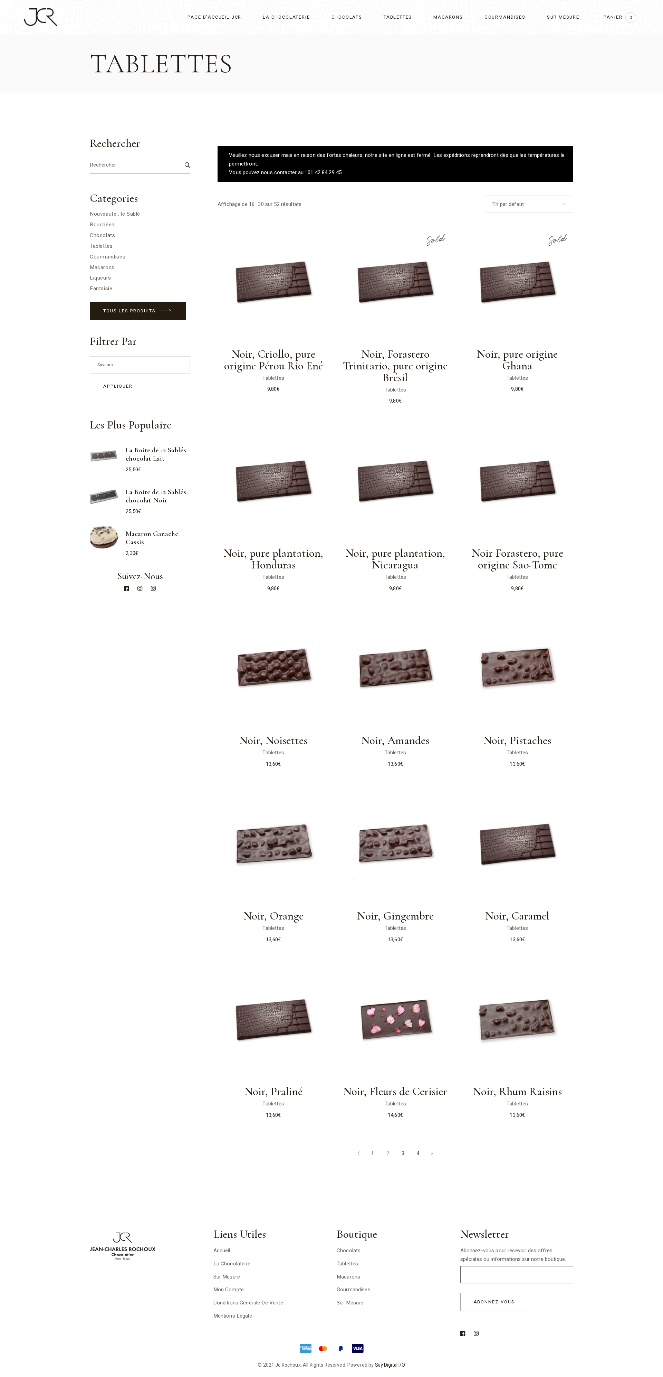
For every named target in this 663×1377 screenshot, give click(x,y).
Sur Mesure (226, 1277)
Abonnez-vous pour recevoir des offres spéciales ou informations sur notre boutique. (513, 1255)
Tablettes (273, 378)
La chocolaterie (231, 1263)
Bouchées (102, 224)
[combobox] (529, 204)
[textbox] (139, 365)
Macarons (102, 267)
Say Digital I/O (390, 1365)
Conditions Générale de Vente (248, 1303)
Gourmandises (107, 257)
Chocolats (102, 235)
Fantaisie (101, 288)
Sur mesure (350, 1303)
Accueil (221, 1250)
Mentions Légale (232, 1316)
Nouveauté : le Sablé (115, 214)
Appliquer (118, 386)
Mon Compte (228, 1289)
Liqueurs (100, 278)
